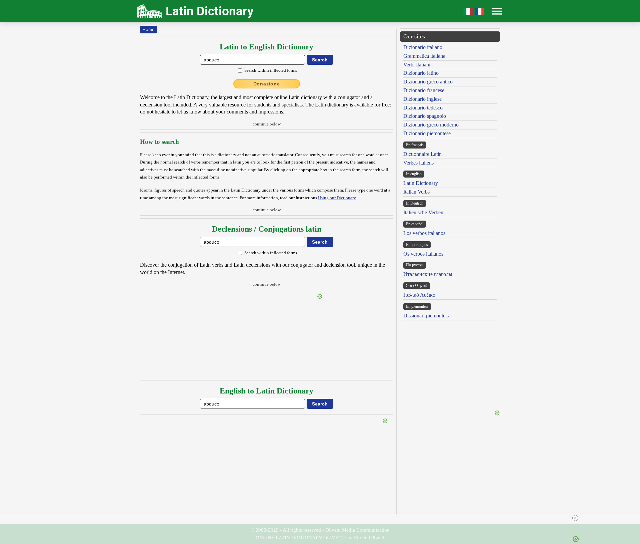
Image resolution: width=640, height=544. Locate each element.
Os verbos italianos (423, 254)
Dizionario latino (421, 73)
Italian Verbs (416, 192)
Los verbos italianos (424, 233)
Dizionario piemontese (427, 133)
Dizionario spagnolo (424, 116)
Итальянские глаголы (427, 274)
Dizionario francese (423, 90)
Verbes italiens (418, 163)
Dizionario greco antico (428, 81)
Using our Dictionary (337, 197)
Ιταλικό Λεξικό (419, 295)
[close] (575, 518)
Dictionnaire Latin (422, 154)
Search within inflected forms (270, 70)
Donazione (266, 83)
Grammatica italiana (424, 56)
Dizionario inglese (422, 99)
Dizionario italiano (422, 47)
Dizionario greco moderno (431, 124)
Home (148, 29)
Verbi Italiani (416, 64)
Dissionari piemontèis (426, 315)
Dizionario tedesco (423, 107)
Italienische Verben (423, 212)
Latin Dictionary (420, 183)
